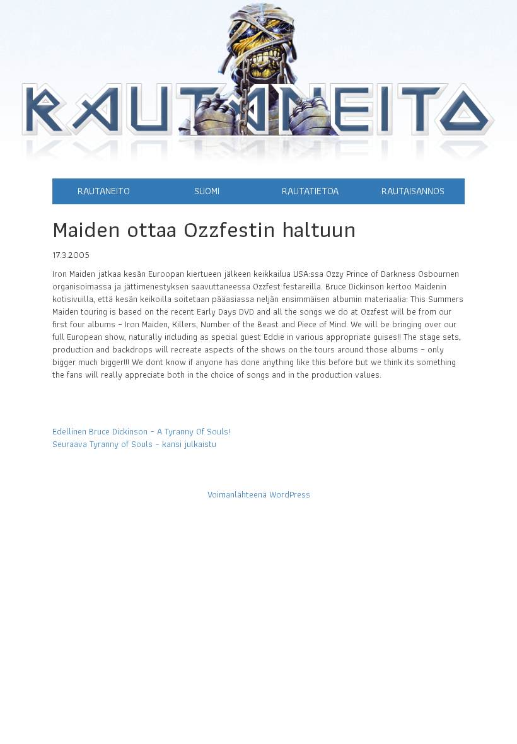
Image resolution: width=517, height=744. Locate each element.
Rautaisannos (412, 191)
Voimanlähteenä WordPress (258, 494)
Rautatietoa (310, 191)
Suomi (206, 191)
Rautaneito (104, 191)
